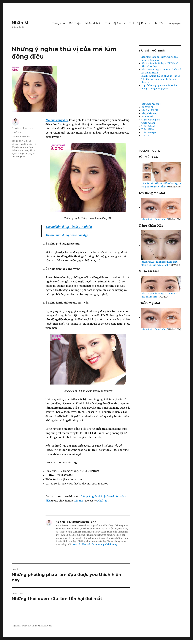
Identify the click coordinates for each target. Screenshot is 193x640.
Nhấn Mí (21, 22)
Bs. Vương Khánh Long (22, 128)
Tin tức (78, 500)
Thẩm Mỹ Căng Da (150, 119)
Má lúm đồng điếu (57, 119)
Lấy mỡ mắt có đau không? (154, 219)
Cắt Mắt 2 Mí (147, 107)
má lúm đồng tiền (24, 150)
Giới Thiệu (75, 23)
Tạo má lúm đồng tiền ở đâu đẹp (67, 235)
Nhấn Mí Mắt (93, 23)
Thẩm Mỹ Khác (138, 23)
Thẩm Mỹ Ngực (148, 132)
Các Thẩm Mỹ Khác (21, 136)
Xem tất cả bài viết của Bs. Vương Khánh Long (95, 544)
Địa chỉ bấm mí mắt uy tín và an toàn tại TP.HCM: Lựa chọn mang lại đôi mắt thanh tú (160, 79)
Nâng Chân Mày (149, 113)
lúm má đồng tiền (24, 144)
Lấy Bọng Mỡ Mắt (150, 110)
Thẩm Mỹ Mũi (148, 129)
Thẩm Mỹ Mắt (113, 23)
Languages (174, 23)
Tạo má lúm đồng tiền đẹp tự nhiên (69, 227)
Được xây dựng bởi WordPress (37, 625)
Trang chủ (58, 23)
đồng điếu (16, 141)
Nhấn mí (102, 500)
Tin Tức (159, 23)
